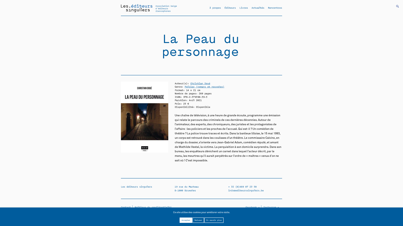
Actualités (258, 7)
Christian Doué (200, 83)
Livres (243, 7)
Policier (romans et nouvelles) (204, 86)
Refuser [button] (198, 220)
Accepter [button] (186, 220)
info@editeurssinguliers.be (246, 190)
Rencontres (275, 7)
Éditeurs (230, 7)
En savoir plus (214, 220)
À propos (215, 7)
